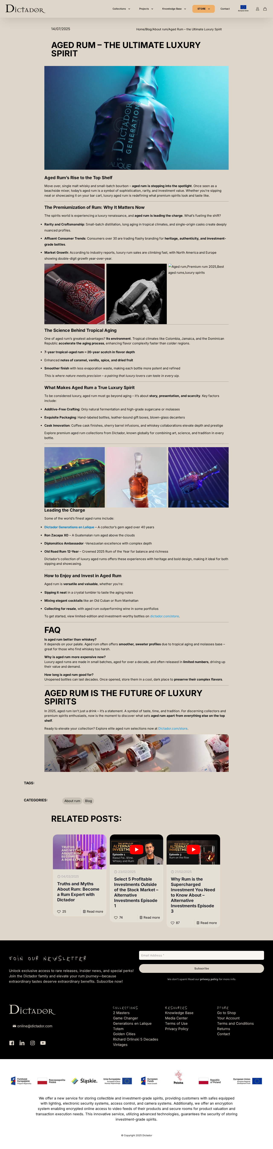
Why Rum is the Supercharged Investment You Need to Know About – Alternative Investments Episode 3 (193, 895)
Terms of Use (176, 1023)
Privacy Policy (176, 1029)
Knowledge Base (179, 1013)
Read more (95, 911)
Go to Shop (226, 1013)
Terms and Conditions (235, 1023)
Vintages (120, 1044)
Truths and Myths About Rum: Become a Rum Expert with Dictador (78, 891)
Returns (223, 1029)
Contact (223, 1034)
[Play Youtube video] (136, 849)
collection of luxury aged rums (84, 559)
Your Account (228, 1018)
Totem (118, 1029)
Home (140, 29)
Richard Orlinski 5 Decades (135, 1039)
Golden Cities (124, 1034)
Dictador (118, 433)
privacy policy (209, 979)
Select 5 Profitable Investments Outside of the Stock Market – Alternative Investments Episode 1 (136, 892)
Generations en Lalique (132, 1023)
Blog (148, 29)
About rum (160, 29)
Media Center (176, 1018)
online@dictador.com (34, 1026)
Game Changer (125, 1018)
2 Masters (121, 1013)
